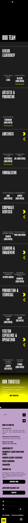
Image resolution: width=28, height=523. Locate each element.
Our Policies (6, 515)
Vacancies (6, 464)
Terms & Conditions (17, 515)
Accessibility (7, 448)
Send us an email (7, 441)
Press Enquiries (8, 461)
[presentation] (24, 139)
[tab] (14, 53)
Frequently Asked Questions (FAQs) (13, 453)
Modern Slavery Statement (12, 457)
